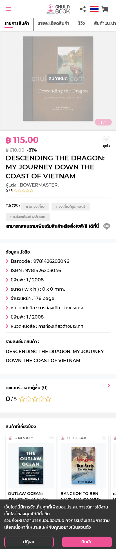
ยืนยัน (87, 541)
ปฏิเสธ (29, 541)
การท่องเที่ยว (35, 206)
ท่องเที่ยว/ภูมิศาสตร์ (70, 206)
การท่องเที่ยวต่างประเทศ (27, 216)
